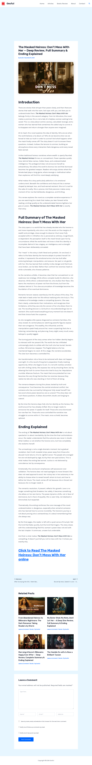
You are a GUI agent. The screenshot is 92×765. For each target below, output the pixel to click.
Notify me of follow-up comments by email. (32, 727)
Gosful (10, 3)
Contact (82, 4)
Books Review (62, 4)
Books (32, 629)
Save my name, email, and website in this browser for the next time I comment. (43, 721)
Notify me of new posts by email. (29, 733)
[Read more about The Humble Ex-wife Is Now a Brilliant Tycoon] (60, 642)
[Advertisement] (46, 20)
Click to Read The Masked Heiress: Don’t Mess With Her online (42, 554)
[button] (89, 3)
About (73, 4)
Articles (51, 4)
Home (42, 4)
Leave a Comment (23, 629)
